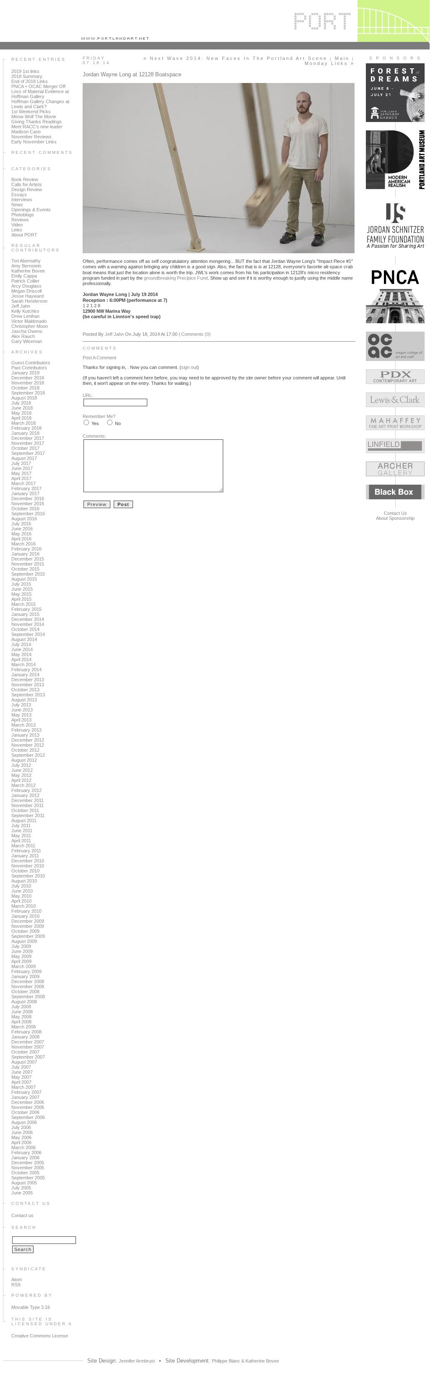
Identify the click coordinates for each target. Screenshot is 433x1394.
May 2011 (21, 835)
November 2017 (27, 443)
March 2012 (23, 785)
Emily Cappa (24, 275)
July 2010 (21, 885)
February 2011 (26, 850)
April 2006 (21, 1142)
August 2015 (24, 578)
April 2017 (21, 478)
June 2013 (22, 709)
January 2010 (25, 916)
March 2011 (23, 845)
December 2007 (27, 1041)
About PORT (24, 234)
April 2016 (21, 538)
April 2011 (21, 840)
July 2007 (21, 1067)
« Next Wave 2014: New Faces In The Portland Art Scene (235, 58)
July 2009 (21, 946)
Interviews (21, 199)
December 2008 (27, 981)
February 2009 (26, 971)
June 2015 (22, 589)
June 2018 (22, 407)
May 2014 (21, 654)
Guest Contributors (30, 362)
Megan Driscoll (26, 290)
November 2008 (27, 986)
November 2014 (27, 624)
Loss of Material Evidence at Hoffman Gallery (40, 94)
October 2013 (25, 689)
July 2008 (21, 1006)
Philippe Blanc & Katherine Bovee (245, 1360)
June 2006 (22, 1132)
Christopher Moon (29, 326)
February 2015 (26, 609)
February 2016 (26, 548)
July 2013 (21, 704)
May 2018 (21, 412)
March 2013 (23, 724)
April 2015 (21, 599)
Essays (19, 194)
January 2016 (25, 553)
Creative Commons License (39, 1335)
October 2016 (25, 508)
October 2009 (25, 931)
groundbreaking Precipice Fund (176, 277)
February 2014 (26, 669)
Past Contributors (29, 367)
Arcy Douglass (26, 285)
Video (17, 224)
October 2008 (25, 991)
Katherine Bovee (28, 270)
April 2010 (21, 900)
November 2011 (27, 805)
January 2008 (25, 1036)
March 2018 (23, 423)
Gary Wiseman (26, 341)
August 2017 (24, 458)
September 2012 (28, 755)
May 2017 (21, 473)
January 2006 (25, 1157)
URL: (88, 395)
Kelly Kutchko (25, 311)
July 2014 (21, 644)
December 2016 (27, 498)
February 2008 (26, 1031)
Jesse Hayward (27, 296)
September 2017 (28, 453)
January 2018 (25, 433)
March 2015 (23, 604)
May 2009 (21, 956)
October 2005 (25, 1172)
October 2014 (25, 629)
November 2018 (27, 382)
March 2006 (23, 1147)
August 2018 (24, 397)
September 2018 (28, 392)
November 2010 (27, 865)
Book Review (24, 179)
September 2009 (28, 936)
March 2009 (23, 966)
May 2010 (21, 895)
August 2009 (24, 941)
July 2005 (21, 1187)
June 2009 (22, 951)
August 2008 (24, 1001)
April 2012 (21, 780)
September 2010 (28, 875)
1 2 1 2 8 (91, 305)
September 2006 (28, 1117)
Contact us (22, 1215)
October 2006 (25, 1112)
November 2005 (27, 1167)
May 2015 (21, 594)
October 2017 (25, 448)
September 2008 (28, 996)
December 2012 (27, 739)
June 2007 (22, 1072)
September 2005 (28, 1177)
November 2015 (27, 563)
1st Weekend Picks (31, 111)
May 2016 (21, 533)
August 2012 (24, 760)
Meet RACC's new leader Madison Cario (37, 129)
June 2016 (22, 528)
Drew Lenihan (25, 316)
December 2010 (27, 860)
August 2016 (24, 518)
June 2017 (22, 468)
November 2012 (27, 745)
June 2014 (22, 649)
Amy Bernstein (26, 265)
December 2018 (27, 377)
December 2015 (27, 558)
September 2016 (28, 513)
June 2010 (22, 890)
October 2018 (25, 387)
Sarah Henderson (29, 301)
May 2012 (21, 775)
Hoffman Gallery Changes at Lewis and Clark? (40, 104)
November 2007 (27, 1046)
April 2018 (21, 418)
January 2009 (25, 976)
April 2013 (21, 719)
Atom (16, 1279)
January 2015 (25, 614)
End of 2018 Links (29, 81)
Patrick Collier (25, 280)
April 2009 (21, 961)
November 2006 (27, 1107)
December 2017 (27, 438)
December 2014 (27, 619)
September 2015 (28, 573)
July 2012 (21, 765)
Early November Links (34, 141)
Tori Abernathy (26, 260)
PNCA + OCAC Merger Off (38, 86)
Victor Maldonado (29, 321)
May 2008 (21, 1016)
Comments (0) (196, 334)
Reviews (20, 219)
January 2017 (25, 493)
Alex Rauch (23, 336)
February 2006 (26, 1152)
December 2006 (27, 1102)
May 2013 (21, 714)
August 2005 (24, 1182)
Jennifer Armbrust (137, 1360)
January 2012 (25, 795)
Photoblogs (22, 214)
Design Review (26, 189)
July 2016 (21, 523)
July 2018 (21, 402)
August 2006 (24, 1122)
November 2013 (27, 684)
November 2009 (27, 926)
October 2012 (25, 750)
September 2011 (27, 815)
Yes (95, 423)
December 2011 (27, 800)
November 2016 (27, 503)
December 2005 (27, 1162)
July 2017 (21, 463)
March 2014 (23, 664)
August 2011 (24, 820)
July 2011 (21, 825)
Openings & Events (31, 209)
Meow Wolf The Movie (33, 116)
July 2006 (21, 1127)
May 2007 (21, 1077)
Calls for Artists (26, 184)
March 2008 (23, 1026)
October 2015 (25, 568)
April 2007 (21, 1082)
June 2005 (22, 1192)
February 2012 (26, 790)
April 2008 (21, 1021)
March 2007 (23, 1087)
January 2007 (25, 1097)
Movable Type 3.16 (30, 1307)
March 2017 (23, 483)
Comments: (94, 436)
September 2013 (28, 694)
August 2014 (24, 639)
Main (342, 58)
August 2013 (24, 699)
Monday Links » (330, 63)
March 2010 (23, 906)
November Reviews (31, 136)
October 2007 (25, 1051)
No (118, 423)
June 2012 (22, 770)
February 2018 (26, 428)
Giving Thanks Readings (36, 121)
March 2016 (23, 543)
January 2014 (25, 674)
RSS (16, 1284)
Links (16, 229)
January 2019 (25, 372)
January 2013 (25, 734)
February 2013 (26, 729)
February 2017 (26, 488)
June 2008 (22, 1011)
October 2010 (25, 870)
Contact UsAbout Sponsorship (395, 516)
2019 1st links (25, 71)
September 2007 (28, 1056)
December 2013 (27, 679)
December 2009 (27, 921)
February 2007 (26, 1092)
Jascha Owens (26, 331)
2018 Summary (26, 76)
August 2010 (24, 880)
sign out (189, 367)
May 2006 (21, 1137)
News (17, 204)
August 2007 (24, 1061)
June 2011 (21, 830)
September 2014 (28, 634)
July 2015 (21, 584)
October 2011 (25, 810)
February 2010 (26, 911)
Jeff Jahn (20, 306)
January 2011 (25, 855)
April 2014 (21, 659)
